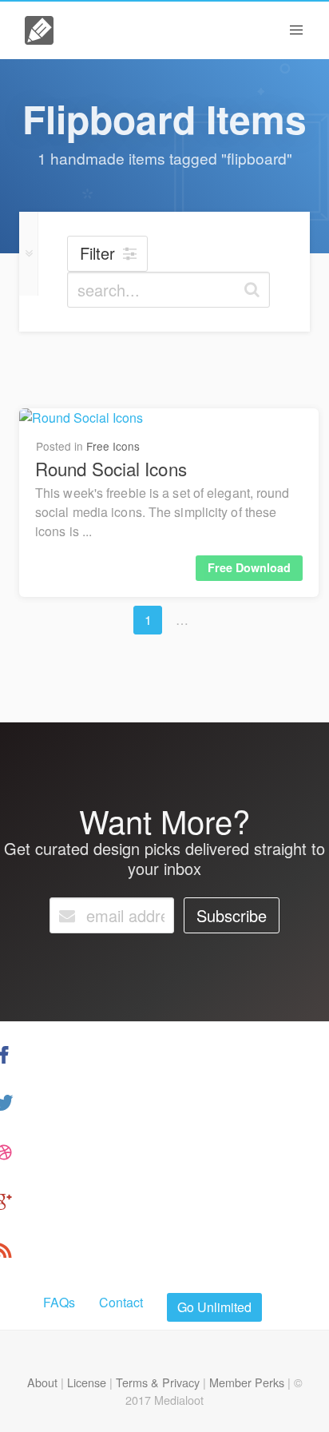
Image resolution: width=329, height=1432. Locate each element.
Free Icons (113, 446)
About (42, 1382)
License (86, 1382)
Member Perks (246, 1382)
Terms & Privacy (158, 1382)
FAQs (59, 1302)
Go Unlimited (214, 1307)
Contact (121, 1302)
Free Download (249, 567)
